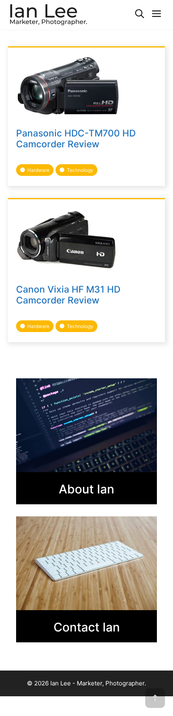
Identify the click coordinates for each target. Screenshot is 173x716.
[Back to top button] (155, 698)
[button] (139, 14)
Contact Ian (87, 627)
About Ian (86, 489)
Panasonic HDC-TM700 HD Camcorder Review (76, 139)
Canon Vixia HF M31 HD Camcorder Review (68, 295)
